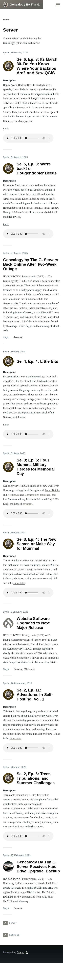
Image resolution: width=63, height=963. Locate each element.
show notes (26, 503)
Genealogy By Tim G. (25, 4)
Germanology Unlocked (37, 494)
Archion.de (13, 494)
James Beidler (52, 490)
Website (29, 669)
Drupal (20, 952)
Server (17, 337)
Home (6, 19)
